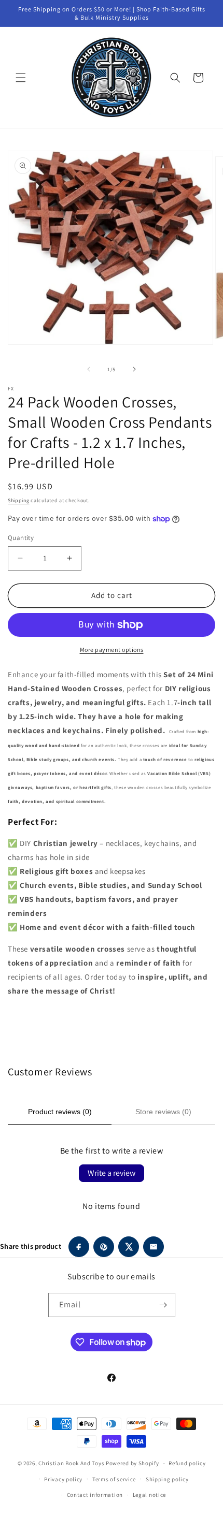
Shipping (19, 500)
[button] (20, 77)
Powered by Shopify (132, 1463)
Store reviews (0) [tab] (163, 1111)
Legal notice (149, 1494)
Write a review (111, 1173)
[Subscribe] (163, 1305)
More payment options (112, 649)
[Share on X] (128, 1246)
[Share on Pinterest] (103, 1246)
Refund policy (187, 1463)
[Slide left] (88, 369)
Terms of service (114, 1479)
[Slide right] (134, 369)
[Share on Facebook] (78, 1246)
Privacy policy (63, 1479)
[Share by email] (153, 1246)
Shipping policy (167, 1479)
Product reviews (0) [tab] (60, 1111)
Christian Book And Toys (72, 1463)
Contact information (95, 1494)
